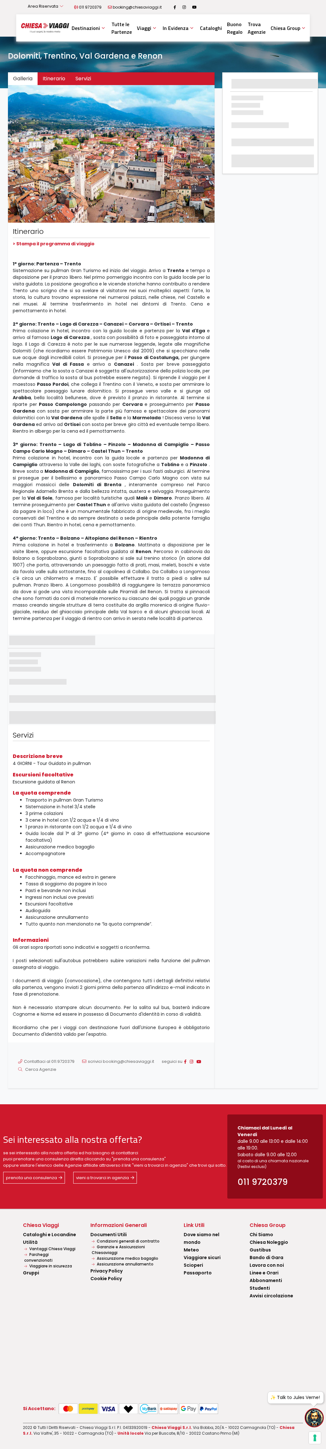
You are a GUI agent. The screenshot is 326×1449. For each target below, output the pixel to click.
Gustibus (260, 1250)
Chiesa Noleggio (269, 1242)
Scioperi (193, 1265)
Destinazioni (86, 28)
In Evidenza (175, 28)
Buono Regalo (235, 28)
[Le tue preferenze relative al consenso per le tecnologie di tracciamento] (315, 1438)
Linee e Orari (264, 1273)
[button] (23, 154)
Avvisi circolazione (271, 1296)
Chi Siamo (261, 1234)
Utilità (30, 1242)
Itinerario (54, 78)
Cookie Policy (106, 1278)
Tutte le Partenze (121, 28)
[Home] (45, 27)
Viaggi (144, 28)
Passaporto (198, 1273)
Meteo (191, 1250)
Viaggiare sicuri (202, 1257)
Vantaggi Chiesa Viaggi (51, 1248)
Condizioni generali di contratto (127, 1241)
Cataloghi (211, 28)
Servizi (83, 78)
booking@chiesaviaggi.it (137, 7)
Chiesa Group (285, 28)
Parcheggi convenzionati (38, 1257)
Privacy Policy (106, 1271)
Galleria (22, 78)
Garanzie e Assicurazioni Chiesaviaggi (118, 1249)
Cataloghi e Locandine (49, 1234)
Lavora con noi (267, 1265)
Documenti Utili (108, 1234)
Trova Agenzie (257, 28)
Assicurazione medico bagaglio (127, 1258)
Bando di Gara (266, 1257)
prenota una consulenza (31, 1178)
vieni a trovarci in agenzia (102, 1178)
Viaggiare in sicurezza (50, 1266)
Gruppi (31, 1273)
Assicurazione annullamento (124, 1264)
